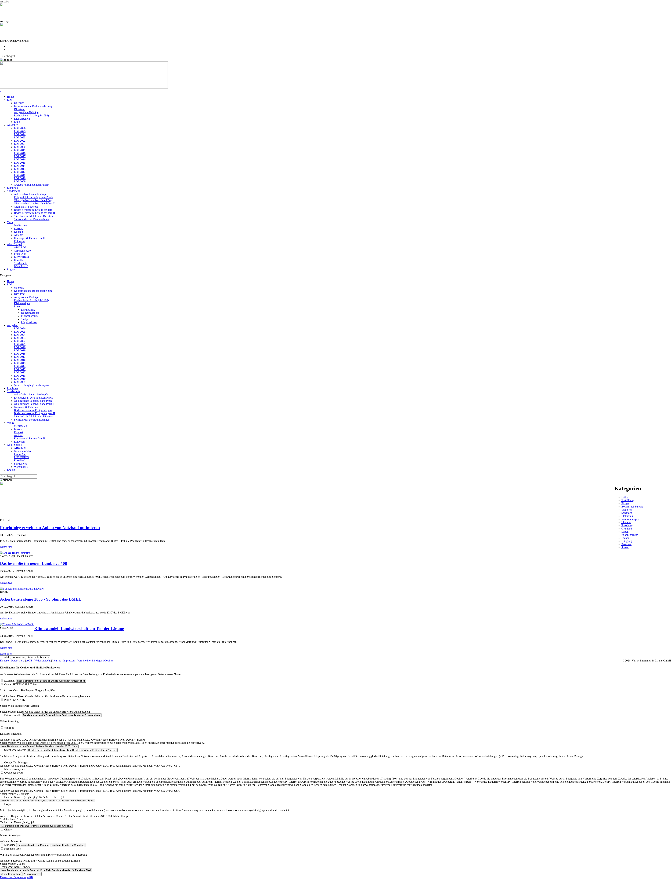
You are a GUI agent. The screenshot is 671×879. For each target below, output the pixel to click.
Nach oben (6, 653)
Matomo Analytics (14, 769)
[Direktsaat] (63, 17)
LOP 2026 (20, 128)
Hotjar (7, 804)
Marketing (10, 844)
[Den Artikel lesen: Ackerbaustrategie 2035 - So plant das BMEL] (22, 588)
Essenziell (9, 680)
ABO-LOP (20, 247)
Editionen (19, 241)
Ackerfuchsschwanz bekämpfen (31, 194)
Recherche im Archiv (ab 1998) (31, 115)
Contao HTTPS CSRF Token (20, 684)
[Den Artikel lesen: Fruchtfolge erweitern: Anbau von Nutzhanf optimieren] (25, 517)
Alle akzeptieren (32, 874)
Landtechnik (28, 309)
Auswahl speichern (10, 874)
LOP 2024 (20, 134)
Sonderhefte (13, 190)
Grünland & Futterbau (26, 206)
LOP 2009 (20, 181)
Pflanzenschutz (29, 315)
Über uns (19, 102)
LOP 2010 (20, 178)
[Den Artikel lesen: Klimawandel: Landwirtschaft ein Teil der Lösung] (17, 624)
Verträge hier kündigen (89, 660)
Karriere (18, 228)
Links (17, 121)
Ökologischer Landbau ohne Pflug (33, 200)
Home (10, 96)
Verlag (10, 222)
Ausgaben (12, 124)
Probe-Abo (20, 253)
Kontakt (18, 231)
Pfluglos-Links (29, 322)
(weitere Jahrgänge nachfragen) (31, 184)
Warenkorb (21, 266)
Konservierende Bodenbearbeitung (33, 106)
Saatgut (25, 319)
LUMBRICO (21, 256)
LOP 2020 (20, 146)
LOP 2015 (20, 162)
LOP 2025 (20, 131)
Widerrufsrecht (42, 660)
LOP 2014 (20, 165)
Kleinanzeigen (22, 118)
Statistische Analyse (15, 749)
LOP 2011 (19, 175)
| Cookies (108, 660)
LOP (9, 99)
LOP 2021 (20, 143)
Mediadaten (20, 225)
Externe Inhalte (12, 715)
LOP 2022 (20, 140)
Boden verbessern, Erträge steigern (33, 209)
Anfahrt (18, 234)
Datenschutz (17, 660)
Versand (56, 660)
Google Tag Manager (16, 762)
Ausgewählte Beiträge (26, 112)
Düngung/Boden (30, 312)
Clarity (8, 829)
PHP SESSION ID (14, 699)
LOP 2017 (20, 156)
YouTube (9, 727)
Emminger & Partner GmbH (29, 238)
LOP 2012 (20, 172)
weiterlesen (6, 546)
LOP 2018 (20, 153)
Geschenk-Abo (22, 250)
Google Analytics (13, 772)
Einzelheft (19, 260)
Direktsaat (19, 109)
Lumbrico (12, 187)
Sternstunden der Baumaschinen (31, 219)
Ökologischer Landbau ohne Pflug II (34, 203)
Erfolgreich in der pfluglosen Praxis (33, 197)
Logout (11, 269)
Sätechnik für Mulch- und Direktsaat (34, 216)
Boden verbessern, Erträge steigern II (34, 212)
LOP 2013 (20, 168)
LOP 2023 (20, 137)
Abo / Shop (14, 244)
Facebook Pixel (12, 848)
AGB (29, 660)
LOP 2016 (20, 159)
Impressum (69, 660)
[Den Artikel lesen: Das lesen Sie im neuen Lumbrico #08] (15, 552)
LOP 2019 (20, 150)
